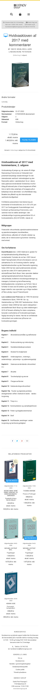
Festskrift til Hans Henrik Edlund (10, 499)
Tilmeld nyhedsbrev (20, 672)
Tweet (17, 441)
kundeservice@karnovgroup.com (21, 649)
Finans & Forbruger (29, 494)
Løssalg (4, 102)
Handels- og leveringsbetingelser (20, 664)
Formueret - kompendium (11, 607)
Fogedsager (11, 553)
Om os (20, 658)
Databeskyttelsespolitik (20, 667)
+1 (22, 441)
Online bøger (14, 150)
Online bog (17, 55)
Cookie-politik (20, 669)
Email (27, 441)
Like (12, 441)
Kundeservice (20, 661)
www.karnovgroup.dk (20, 688)
